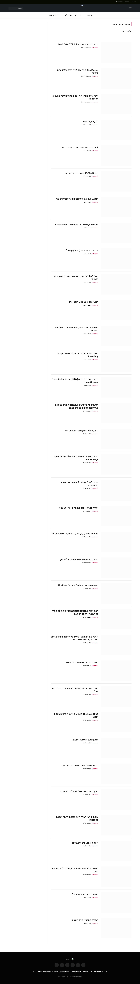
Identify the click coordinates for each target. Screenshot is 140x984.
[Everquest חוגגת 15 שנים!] (116, 748)
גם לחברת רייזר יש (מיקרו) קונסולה (81, 250)
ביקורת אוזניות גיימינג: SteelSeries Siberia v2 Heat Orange (76, 458)
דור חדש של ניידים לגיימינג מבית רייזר (80, 765)
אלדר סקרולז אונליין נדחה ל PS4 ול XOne (78, 507)
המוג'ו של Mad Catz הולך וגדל (83, 301)
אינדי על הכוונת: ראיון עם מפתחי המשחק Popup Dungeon (75, 97)
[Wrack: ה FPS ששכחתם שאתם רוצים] (116, 155)
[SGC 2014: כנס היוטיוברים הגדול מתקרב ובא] (116, 207)
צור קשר (127, 2)
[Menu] (130, 8)
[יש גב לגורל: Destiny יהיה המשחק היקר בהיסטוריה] (116, 490)
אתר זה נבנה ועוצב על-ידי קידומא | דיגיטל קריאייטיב (51, 972)
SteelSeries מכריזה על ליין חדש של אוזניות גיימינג (77, 71)
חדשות (90, 15)
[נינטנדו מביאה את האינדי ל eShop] (116, 670)
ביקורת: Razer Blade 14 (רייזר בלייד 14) (79, 559)
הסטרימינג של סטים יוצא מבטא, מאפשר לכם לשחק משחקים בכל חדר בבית (76, 406)
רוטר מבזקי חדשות (100, 972)
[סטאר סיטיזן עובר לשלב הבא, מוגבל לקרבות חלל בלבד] (116, 876)
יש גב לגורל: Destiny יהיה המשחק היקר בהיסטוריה (79, 484)
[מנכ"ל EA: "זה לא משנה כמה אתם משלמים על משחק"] (116, 284)
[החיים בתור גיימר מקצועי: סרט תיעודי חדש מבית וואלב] (116, 696)
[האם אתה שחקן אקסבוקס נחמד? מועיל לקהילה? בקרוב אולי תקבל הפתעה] (116, 619)
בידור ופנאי (54, 15)
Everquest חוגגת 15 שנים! (85, 739)
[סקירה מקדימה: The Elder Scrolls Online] (116, 593)
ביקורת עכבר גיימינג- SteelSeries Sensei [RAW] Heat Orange (75, 381)
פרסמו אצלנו (119, 2)
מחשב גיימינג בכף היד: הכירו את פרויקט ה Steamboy (78, 355)
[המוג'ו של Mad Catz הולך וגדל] (116, 310)
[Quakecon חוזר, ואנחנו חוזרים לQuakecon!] (116, 233)
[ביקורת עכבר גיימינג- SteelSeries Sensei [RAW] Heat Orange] (116, 387)
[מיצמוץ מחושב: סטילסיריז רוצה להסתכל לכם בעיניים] (116, 336)
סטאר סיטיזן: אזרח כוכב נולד (84, 894)
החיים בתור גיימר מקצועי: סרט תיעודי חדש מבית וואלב (75, 690)
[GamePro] (70, 8)
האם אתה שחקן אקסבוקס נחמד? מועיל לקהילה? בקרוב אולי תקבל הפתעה (75, 612)
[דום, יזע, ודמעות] (116, 130)
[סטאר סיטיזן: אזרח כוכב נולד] (116, 902)
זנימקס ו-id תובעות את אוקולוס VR (81, 430)
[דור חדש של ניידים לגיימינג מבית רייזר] (116, 774)
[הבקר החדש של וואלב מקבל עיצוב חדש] (116, 799)
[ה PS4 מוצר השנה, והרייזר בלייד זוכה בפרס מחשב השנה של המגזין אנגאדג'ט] (116, 645)
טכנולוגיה (67, 15)
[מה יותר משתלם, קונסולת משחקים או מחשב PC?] (116, 542)
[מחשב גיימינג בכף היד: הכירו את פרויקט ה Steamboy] (116, 361)
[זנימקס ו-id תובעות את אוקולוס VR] (116, 439)
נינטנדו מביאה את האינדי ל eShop (82, 662)
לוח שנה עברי (76, 972)
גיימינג (78, 15)
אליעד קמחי (126, 31)
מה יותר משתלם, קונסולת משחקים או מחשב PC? (74, 533)
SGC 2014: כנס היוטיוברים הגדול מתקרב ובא (77, 198)
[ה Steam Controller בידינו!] (116, 851)
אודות (134, 2)
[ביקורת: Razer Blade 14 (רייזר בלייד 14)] (116, 567)
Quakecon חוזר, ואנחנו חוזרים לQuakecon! (76, 224)
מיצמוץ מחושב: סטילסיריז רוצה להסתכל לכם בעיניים (76, 329)
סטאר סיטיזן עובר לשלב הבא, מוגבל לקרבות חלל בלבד (75, 870)
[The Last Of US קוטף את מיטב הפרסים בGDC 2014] (116, 722)
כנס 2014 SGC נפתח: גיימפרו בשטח (81, 173)
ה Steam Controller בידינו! (85, 842)
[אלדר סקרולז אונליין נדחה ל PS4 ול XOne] (116, 516)
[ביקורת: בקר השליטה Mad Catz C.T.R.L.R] (116, 52)
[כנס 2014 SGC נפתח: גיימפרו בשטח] (116, 181)
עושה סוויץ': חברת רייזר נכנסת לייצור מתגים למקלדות (77, 818)
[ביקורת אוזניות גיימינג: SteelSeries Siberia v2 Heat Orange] (116, 464)
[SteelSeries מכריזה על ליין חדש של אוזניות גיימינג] (116, 78)
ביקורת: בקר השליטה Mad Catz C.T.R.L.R (78, 44)
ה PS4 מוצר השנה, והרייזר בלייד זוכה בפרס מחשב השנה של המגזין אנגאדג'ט (74, 638)
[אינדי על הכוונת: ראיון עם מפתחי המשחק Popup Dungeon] (116, 104)
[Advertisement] (26, 36)
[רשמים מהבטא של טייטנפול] (116, 928)
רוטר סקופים (87, 972)
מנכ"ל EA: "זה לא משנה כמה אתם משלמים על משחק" (76, 277)
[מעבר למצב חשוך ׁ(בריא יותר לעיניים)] (126, 8)
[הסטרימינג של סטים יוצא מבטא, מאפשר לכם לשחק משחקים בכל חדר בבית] (116, 413)
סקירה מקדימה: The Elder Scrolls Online (78, 585)
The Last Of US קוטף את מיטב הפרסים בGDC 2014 (76, 715)
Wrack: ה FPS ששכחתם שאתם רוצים (80, 147)
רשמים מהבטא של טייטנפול (85, 920)
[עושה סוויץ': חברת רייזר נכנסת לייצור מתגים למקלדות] (116, 825)
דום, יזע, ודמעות (90, 121)
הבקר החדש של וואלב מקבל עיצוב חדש (79, 791)
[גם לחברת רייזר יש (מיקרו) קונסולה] (116, 258)
